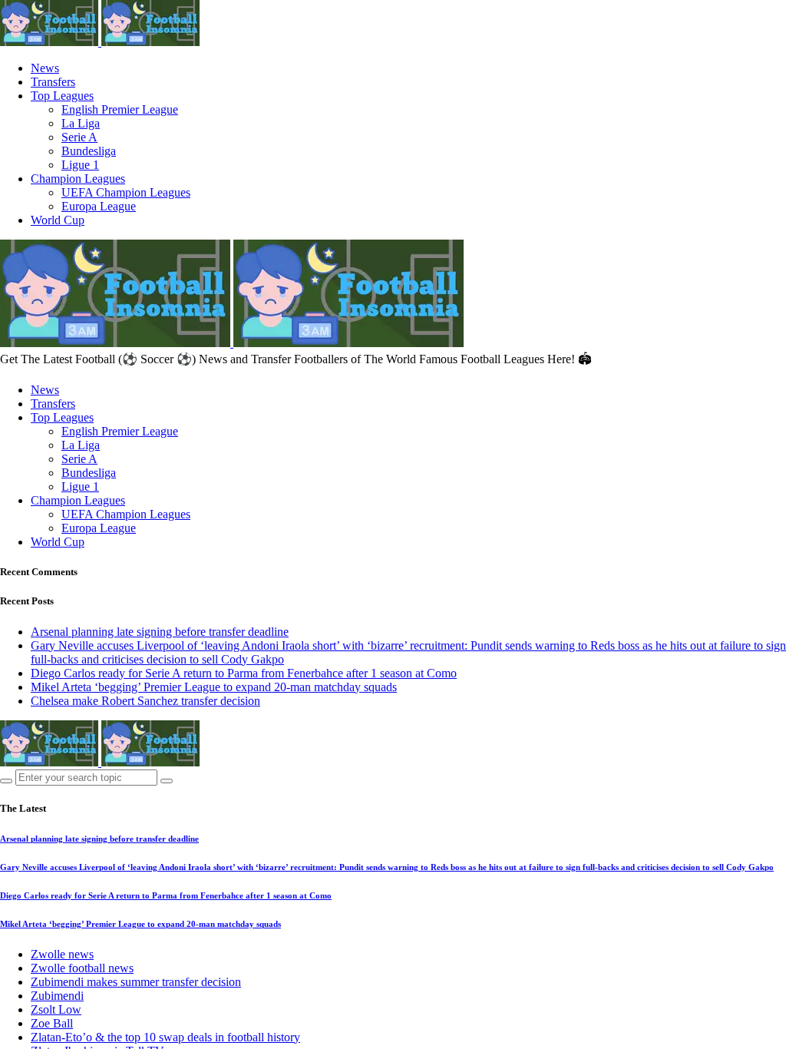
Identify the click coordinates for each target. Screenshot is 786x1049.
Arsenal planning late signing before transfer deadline (160, 631)
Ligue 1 (80, 164)
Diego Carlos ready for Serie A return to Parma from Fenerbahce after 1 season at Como (244, 673)
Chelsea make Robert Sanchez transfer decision (145, 700)
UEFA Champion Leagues (125, 192)
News (45, 67)
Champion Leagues (78, 178)
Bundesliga (88, 150)
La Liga (80, 123)
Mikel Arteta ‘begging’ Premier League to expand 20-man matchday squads (214, 686)
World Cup (57, 220)
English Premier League (119, 109)
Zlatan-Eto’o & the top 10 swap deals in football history (165, 1037)
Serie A (79, 137)
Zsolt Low (56, 1009)
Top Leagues (62, 95)
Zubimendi (57, 995)
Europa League (98, 206)
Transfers (53, 81)
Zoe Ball (52, 1023)
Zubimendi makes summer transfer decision (136, 981)
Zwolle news (62, 954)
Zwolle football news (82, 968)
